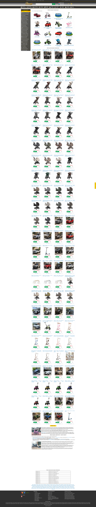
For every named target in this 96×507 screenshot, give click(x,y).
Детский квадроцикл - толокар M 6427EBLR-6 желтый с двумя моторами (47, 381)
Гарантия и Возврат (33, 0)
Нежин (66, 486)
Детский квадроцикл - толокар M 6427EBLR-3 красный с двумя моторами (36, 396)
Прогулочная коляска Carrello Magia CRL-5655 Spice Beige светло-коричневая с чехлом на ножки (59, 80)
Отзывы (38, 0)
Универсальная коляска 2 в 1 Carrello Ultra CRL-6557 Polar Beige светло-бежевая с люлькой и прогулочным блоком (36, 291)
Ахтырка (47, 488)
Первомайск (44, 487)
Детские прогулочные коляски (69, 45)
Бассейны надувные (37, 45)
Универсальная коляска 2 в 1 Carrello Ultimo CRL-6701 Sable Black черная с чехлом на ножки (36, 201)
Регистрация (66, 0)
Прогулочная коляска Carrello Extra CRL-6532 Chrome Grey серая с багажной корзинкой (36, 171)
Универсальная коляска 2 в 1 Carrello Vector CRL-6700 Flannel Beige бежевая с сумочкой (36, 216)
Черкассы (48, 485)
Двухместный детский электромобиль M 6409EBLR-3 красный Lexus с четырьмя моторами (70, 231)
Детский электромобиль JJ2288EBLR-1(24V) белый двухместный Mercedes (70, 260)
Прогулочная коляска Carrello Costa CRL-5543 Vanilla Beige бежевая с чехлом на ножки (59, 95)
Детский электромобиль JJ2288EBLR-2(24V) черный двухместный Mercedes (59, 260)
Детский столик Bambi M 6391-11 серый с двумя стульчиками (47, 275)
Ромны (71, 488)
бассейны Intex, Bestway (52, 439)
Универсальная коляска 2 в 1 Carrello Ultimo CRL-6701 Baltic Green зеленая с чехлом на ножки (59, 186)
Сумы (73, 484)
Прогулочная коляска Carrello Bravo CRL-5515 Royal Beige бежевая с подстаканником (47, 125)
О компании (36, 492)
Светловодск (62, 488)
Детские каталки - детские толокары (48, 28)
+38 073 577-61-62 (50, 494)
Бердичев (60, 486)
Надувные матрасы (25, 33)
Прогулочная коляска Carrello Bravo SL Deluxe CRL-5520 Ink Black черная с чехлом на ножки (59, 110)
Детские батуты (25, 26)
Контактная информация (37, 493)
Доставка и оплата (28, 0)
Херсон (68, 484)
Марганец (49, 488)
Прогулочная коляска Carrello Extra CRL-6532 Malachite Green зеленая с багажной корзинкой (47, 171)
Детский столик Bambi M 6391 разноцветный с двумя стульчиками (59, 275)
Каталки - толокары (25, 19)
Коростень (47, 487)
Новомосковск (72, 486)
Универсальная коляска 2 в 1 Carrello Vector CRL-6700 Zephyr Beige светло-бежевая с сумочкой (47, 201)
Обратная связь (50, 495)
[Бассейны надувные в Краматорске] (37, 42)
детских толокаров (69, 437)
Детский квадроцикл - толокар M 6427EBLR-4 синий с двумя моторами (70, 381)
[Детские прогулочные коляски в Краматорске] (69, 42)
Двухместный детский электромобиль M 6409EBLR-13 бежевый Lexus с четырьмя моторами (47, 231)
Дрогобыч (63, 486)
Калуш (41, 487)
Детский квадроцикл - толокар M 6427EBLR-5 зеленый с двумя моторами (59, 381)
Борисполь (54, 487)
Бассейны (24, 15)
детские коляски (35, 438)
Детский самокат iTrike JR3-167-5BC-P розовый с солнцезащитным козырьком (59, 335)
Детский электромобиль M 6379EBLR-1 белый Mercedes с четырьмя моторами (36, 320)
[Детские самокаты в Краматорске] (69, 15)
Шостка (57, 486)
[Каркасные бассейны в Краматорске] (69, 33)
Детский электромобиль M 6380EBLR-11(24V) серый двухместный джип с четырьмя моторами (59, 396)
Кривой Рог (48, 484)
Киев (32, 484)
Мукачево (50, 486)
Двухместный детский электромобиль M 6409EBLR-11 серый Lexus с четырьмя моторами (59, 231)
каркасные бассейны (62, 439)
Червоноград (38, 487)
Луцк (59, 484)
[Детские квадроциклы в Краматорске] (47, 42)
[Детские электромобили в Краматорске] (37, 15)
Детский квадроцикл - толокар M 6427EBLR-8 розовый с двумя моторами (36, 381)
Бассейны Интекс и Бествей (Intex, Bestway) (58, 19)
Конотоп (45, 486)
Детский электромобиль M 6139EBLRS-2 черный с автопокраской (59, 305)
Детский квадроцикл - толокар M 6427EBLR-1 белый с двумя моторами (47, 396)
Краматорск (64, 485)
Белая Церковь (69, 485)
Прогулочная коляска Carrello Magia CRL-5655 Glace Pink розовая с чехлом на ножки (47, 80)
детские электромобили (41, 437)
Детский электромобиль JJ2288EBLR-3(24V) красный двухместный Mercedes (47, 261)
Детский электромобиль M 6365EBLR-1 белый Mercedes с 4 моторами (59, 366)
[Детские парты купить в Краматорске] (69, 24)
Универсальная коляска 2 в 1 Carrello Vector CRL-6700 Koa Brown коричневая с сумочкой (70, 201)
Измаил (68, 486)
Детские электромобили (37, 18)
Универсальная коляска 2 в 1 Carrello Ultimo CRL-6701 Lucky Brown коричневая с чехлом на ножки (70, 186)
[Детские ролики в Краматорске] (37, 33)
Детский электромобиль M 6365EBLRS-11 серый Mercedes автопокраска (70, 366)
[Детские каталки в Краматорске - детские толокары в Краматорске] (47, 24)
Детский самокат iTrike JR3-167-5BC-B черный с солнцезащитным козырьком (47, 351)
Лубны (55, 488)
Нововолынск (72, 487)
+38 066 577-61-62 (50, 492)
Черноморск (57, 487)
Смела (35, 487)
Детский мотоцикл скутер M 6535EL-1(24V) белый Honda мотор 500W (36, 50)
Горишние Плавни (33, 488)
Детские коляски (37, 27)
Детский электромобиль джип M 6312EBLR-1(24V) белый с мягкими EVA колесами (47, 50)
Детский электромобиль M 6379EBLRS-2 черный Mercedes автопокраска (70, 305)
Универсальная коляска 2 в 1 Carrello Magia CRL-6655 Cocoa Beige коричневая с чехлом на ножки (70, 140)
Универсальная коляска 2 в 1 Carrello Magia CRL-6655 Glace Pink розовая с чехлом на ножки (59, 140)
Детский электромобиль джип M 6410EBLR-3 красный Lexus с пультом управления (70, 216)
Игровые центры (25, 44)
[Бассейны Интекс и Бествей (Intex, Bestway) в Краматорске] (58, 15)
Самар (20, 503)
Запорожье (44, 484)
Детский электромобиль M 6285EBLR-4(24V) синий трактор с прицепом (47, 411)
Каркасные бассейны (69, 36)
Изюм (37, 488)
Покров (74, 488)
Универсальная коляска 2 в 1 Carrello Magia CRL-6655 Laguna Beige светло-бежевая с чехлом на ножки (36, 156)
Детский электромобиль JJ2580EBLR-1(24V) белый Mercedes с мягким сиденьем (70, 246)
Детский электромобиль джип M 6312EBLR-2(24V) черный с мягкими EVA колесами (59, 50)
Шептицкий (26, 503)
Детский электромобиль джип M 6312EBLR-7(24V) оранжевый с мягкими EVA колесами (36, 65)
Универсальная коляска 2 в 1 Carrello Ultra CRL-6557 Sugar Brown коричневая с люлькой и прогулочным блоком (59, 291)
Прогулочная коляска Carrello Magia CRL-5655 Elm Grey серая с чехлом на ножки (70, 65)
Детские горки (25, 47)
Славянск (33, 486)
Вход (69, 0)
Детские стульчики (25, 29)
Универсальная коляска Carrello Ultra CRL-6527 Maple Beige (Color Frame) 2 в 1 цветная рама (59, 156)
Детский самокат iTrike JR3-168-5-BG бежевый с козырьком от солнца (70, 320)
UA (62, 0)
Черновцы (62, 484)
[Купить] (35, 61)
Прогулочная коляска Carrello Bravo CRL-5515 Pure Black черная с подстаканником (36, 125)
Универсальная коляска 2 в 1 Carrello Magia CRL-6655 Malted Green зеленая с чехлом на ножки (47, 140)
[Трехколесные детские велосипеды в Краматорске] (58, 42)
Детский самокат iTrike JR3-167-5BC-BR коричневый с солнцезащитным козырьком (36, 351)
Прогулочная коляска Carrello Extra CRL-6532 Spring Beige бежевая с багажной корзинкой (59, 171)
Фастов (52, 488)
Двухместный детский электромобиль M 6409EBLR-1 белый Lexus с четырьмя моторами (36, 246)
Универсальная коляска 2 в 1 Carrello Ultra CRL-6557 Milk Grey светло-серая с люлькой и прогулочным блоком (70, 276)
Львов (42, 484)
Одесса (40, 484)
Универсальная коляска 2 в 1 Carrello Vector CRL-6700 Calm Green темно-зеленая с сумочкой (59, 201)
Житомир (45, 485)
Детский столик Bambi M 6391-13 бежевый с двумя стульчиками (36, 275)
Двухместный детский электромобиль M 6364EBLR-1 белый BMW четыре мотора (47, 366)
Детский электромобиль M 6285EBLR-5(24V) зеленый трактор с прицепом (36, 411)
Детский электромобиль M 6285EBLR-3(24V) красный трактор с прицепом (59, 411)
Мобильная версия (37, 499)
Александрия (54, 486)
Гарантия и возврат (37, 495)
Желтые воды (58, 488)
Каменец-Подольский (38, 486)
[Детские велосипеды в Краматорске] (47, 15)
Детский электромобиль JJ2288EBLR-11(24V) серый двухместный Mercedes (36, 260)
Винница (51, 484)
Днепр (37, 484)
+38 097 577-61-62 (50, 493)
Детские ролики (37, 36)
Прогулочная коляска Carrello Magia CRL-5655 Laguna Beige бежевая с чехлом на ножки (70, 80)
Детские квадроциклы (47, 45)
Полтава (54, 484)
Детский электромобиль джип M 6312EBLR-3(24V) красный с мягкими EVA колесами (70, 50)
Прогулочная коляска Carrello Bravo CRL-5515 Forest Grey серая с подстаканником (70, 110)
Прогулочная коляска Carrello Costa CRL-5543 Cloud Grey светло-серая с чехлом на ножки (70, 95)
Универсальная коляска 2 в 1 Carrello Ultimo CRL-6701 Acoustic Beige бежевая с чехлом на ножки (36, 186)
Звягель (69, 487)
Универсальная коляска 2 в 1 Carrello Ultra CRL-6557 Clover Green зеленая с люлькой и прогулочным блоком (47, 291)
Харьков (35, 484)
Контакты (40, 0)
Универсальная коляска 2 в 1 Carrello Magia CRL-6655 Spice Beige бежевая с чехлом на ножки (47, 156)
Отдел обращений (37, 500)
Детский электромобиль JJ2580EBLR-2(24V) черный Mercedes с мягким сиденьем (59, 246)
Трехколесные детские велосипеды (58, 45)
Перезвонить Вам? (50, 499)
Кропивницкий (39, 485)
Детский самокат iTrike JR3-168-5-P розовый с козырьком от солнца (59, 320)
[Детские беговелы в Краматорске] (47, 33)
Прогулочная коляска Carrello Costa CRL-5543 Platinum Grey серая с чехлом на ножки (36, 110)
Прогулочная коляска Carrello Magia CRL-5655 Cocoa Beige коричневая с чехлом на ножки (36, 95)
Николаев (70, 484)
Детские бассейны (25, 40)
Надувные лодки (25, 43)
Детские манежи (25, 30)
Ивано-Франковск (34, 485)
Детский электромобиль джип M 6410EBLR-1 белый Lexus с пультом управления (36, 231)
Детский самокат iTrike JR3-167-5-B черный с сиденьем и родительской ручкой (59, 351)
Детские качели (25, 37)
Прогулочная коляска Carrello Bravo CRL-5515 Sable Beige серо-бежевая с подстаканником (59, 125)
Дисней (46, 505)
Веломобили (66, 495)
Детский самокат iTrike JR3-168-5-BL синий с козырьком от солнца (36, 335)
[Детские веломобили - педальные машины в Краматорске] (58, 24)
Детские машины (58, 36)
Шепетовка (68, 488)
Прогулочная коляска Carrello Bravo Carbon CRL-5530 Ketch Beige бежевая (59, 65)
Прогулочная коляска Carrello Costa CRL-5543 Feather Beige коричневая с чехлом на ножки (47, 95)
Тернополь (42, 485)
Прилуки (63, 487)
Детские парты (69, 495)
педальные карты (58, 437)
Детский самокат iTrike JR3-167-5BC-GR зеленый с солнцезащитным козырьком (70, 336)
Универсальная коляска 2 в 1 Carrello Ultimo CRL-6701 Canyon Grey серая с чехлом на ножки (47, 186)
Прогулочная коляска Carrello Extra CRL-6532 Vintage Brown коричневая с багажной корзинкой (70, 171)
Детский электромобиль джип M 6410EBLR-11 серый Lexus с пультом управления (59, 216)
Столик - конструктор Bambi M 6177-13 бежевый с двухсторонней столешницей (70, 351)
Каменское (58, 485)
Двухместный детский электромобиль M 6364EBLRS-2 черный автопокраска (36, 366)
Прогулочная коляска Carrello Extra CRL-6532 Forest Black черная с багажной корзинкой (70, 156)
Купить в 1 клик (36, 62)
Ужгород (65, 484)
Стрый (61, 487)
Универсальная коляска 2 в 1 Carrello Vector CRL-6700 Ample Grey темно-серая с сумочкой (47, 216)
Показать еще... (53, 425)
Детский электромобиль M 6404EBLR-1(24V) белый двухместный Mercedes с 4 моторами (47, 306)
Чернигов (57, 484)
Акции (43, 0)
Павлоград (73, 485)
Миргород (45, 504)
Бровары (43, 486)
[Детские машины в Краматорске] (58, 33)
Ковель (33, 487)
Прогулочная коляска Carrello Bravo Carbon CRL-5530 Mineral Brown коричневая (47, 65)
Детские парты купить (69, 27)
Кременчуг (61, 485)
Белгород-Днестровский (42, 488)
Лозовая (66, 487)
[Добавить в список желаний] (39, 61)
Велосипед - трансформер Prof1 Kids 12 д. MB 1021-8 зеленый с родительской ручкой (47, 321)
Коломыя (51, 487)
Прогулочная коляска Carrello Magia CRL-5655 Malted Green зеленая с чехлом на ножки (36, 80)
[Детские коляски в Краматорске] (37, 24)
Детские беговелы (48, 36)
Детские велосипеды (48, 18)
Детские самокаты (69, 18)
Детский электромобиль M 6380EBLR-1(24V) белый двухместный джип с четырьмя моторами (70, 396)
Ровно (51, 485)
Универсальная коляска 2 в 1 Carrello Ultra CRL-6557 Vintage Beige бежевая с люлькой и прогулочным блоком (70, 291)
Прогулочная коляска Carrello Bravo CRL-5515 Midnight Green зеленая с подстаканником (70, 125)
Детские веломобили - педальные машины (58, 28)
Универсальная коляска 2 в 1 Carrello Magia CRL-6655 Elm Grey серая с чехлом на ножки (36, 140)
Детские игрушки (43, 432)
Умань (48, 486)
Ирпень (65, 488)
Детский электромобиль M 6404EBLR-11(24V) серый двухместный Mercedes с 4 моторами (36, 306)
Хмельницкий (54, 485)
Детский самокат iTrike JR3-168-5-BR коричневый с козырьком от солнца (47, 335)
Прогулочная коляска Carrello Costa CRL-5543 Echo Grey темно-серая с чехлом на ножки (47, 110)
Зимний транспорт (25, 48)
